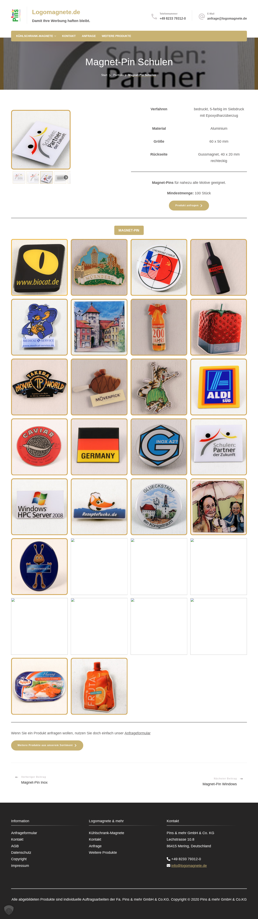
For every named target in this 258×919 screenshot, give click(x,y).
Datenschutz (21, 853)
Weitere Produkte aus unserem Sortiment (45, 745)
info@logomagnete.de (189, 866)
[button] (19, 177)
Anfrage (89, 36)
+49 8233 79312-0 (173, 18)
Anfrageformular (138, 733)
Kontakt (69, 36)
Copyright (19, 859)
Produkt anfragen (187, 205)
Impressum (20, 866)
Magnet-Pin (129, 230)
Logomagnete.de (56, 12)
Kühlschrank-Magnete (34, 36)
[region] (69, 147)
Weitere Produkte (116, 36)
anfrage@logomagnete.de (227, 18)
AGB (15, 846)
